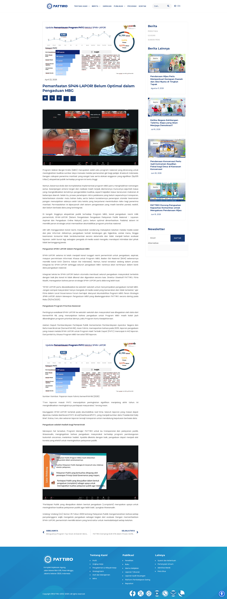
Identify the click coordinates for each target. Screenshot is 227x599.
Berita (155, 58)
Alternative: (153, 243)
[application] (88, 6)
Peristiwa (153, 31)
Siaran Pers (154, 39)
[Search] (168, 6)
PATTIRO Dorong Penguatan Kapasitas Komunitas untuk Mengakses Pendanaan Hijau (165, 208)
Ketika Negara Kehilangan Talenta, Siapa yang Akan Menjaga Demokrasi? (164, 123)
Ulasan (151, 35)
